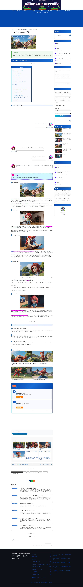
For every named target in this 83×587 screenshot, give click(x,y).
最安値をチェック (63, 115)
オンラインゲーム (13, 151)
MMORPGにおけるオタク (18, 77)
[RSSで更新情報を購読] (34, 481)
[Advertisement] (41, 20)
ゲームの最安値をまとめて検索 (59, 105)
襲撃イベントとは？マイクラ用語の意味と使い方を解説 (62, 80)
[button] (70, 35)
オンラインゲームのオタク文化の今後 (20, 81)
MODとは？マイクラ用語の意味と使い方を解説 (61, 563)
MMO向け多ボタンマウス (19, 95)
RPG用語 (46, 582)
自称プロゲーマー (63, 212)
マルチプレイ (20, 315)
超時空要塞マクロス (15, 473)
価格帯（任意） (57, 108)
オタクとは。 (16, 71)
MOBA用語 (50, 582)
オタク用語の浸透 (17, 75)
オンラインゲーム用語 (37, 582)
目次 (20, 67)
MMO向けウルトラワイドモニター (20, 97)
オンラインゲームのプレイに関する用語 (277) (20, 433)
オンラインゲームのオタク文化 (18, 70)
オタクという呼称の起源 (18, 73)
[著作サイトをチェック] (30, 481)
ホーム (32, 582)
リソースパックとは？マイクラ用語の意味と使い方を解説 (62, 71)
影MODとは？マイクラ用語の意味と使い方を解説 (61, 559)
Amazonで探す (19, 397)
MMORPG (13, 251)
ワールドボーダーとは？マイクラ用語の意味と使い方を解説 (62, 84)
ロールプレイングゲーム (30, 251)
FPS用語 (42, 582)
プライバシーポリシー (41, 577)
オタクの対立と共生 (17, 79)
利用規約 (34, 577)
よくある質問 (15, 84)
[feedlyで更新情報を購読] (32, 481)
